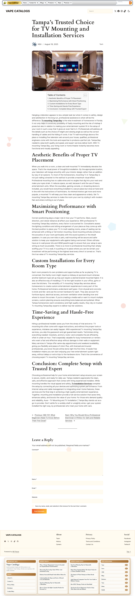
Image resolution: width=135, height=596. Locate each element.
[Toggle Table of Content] (84, 95)
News (59, 3)
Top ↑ (129, 551)
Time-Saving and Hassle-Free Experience (64, 106)
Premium (67, 3)
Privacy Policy (10, 585)
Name (34, 479)
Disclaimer (10, 588)
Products (51, 3)
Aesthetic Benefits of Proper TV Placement (65, 98)
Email (34, 488)
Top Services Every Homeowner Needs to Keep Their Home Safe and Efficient (82, 588)
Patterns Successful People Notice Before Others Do (53, 574)
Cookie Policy (10, 591)
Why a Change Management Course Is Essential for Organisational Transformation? (52, 565)
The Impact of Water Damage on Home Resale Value (82, 575)
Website (34, 497)
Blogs (42, 3)
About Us (9, 578)
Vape (102, 565)
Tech (101, 44)
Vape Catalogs (13, 3)
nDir (40, 44)
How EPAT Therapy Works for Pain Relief (81, 584)
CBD (102, 572)
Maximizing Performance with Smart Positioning (67, 101)
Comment (35, 450)
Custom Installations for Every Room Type (65, 104)
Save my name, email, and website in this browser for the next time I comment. (61, 506)
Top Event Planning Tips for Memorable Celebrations (50, 583)
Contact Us (32, 3)
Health (103, 590)
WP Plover (15, 551)
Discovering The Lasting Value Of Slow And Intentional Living (51, 570)
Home (25, 3)
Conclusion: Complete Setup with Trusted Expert (67, 109)
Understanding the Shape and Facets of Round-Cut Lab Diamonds (52, 578)
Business (103, 579)
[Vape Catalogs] (5, 3)
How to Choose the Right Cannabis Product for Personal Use (52, 588)
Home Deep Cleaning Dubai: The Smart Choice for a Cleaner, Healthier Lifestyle (83, 570)
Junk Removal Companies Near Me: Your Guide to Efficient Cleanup (84, 580)
